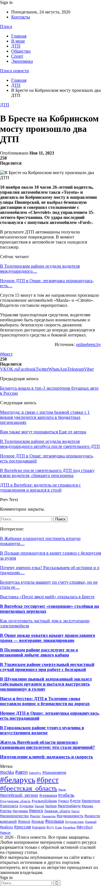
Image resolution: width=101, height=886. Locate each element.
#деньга (63, 801)
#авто (21, 772)
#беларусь (17, 779)
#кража (87, 806)
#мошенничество (14, 815)
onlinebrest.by (88, 344)
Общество (21, 51)
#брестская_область (28, 788)
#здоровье (26, 806)
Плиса (6, 26)
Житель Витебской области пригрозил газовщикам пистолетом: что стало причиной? (47, 745)
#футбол (84, 827)
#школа (5, 832)
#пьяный (91, 821)
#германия (48, 795)
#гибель (66, 795)
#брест (6, 354)
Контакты (20, 17)
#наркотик (49, 816)
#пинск (24, 821)
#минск (36, 810)
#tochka (7, 772)
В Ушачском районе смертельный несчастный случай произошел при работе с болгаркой (47, 667)
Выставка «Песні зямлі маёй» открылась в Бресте (47, 596)
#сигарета (38, 827)
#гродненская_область (15, 801)
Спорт (17, 56)
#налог (35, 816)
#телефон (69, 827)
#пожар (37, 821)
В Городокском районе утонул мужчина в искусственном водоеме (42, 730)
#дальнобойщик (44, 801)
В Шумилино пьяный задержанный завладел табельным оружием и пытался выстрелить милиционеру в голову (46, 684)
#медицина (20, 811)
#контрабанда (69, 805)
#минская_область (57, 811)
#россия (22, 826)
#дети (75, 800)
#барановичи (54, 772)
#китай (39, 806)
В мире (18, 41)
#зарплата (9, 805)
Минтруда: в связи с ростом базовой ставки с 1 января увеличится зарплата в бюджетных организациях (45, 417)
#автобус (35, 772)
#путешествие (74, 821)
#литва (6, 810)
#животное (91, 800)
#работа (6, 827)
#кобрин (51, 806)
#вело (62, 789)
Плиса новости (14, 70)
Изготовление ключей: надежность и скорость (46, 756)
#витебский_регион (19, 795)
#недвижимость (70, 816)
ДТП (15, 46)
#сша (58, 827)
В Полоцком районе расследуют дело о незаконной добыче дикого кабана (39, 652)
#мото (75, 811)
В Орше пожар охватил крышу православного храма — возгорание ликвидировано (47, 638)
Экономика (22, 61)
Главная (18, 36)
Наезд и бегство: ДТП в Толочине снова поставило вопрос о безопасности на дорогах (45, 701)
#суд (50, 827)
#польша (54, 821)
